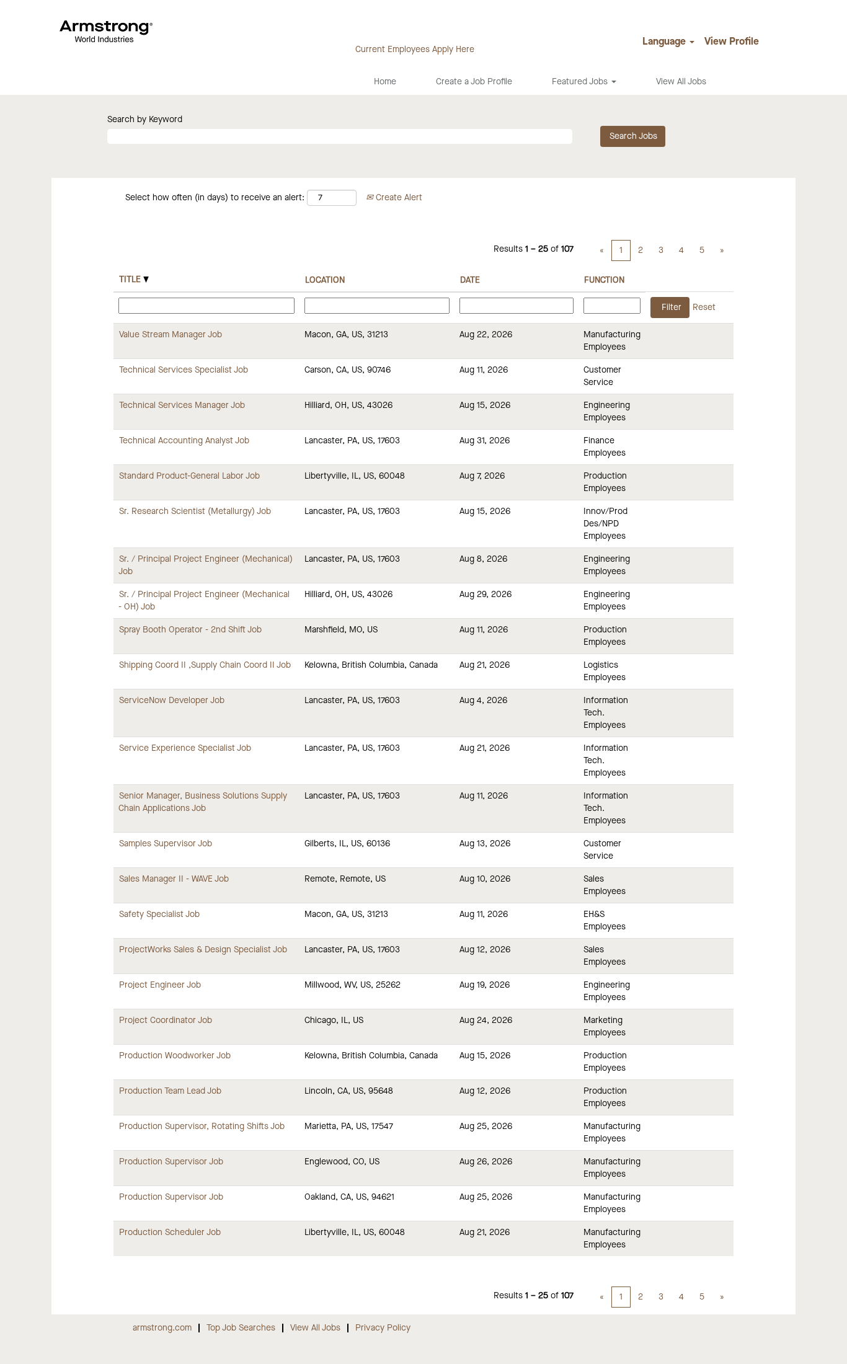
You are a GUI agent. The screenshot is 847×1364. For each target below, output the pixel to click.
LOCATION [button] (325, 280)
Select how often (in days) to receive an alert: (214, 197)
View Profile (731, 42)
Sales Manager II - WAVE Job (174, 879)
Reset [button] (704, 307)
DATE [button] (470, 280)
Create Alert (397, 197)
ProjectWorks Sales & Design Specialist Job (203, 950)
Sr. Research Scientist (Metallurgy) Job (195, 511)
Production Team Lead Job (170, 1091)
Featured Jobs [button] (581, 82)
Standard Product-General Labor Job (189, 476)
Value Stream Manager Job (170, 334)
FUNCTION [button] (604, 280)
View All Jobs (681, 82)
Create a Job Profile (474, 82)
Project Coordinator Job (165, 1020)
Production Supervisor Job (171, 1162)
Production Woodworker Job (175, 1056)
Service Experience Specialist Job (185, 748)
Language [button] (665, 42)
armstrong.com (162, 1328)
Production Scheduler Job (170, 1232)
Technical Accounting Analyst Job (184, 440)
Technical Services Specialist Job (183, 370)
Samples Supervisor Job (165, 843)
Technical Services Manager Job (182, 405)
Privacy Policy (382, 1328)
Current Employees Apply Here (414, 49)
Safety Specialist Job (159, 914)
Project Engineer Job (160, 985)
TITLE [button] (131, 279)
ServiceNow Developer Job (171, 700)
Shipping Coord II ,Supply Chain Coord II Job (205, 665)
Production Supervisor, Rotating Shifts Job (202, 1126)
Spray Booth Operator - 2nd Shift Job (190, 630)
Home (385, 82)
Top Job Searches (240, 1328)
